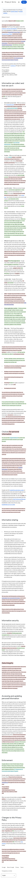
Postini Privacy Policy (7, 34)
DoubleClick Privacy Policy (14, 32)
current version (14, 11)
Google (4, 867)
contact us (13, 65)
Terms (21, 867)
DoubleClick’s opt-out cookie (8, 504)
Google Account (10, 104)
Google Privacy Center (7, 45)
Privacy (17, 867)
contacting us (5, 782)
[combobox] (8, 875)
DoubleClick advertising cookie (17, 490)
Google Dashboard (14, 437)
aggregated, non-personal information (11, 598)
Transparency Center (7, 871)
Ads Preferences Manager (19, 499)
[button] (2, 2)
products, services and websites (9, 28)
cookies (10, 157)
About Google (10, 867)
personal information (12, 108)
